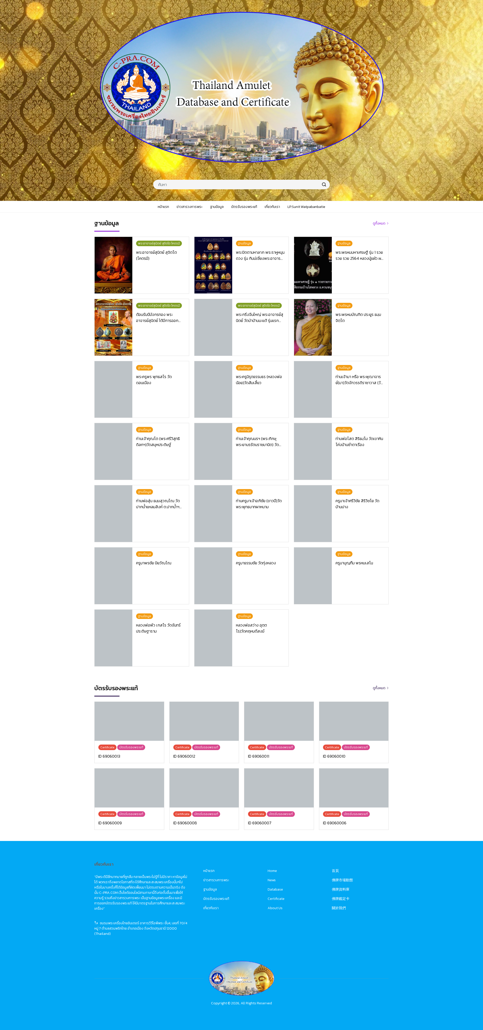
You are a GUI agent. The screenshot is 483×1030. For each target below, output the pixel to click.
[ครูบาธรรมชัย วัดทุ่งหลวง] (213, 575)
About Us (275, 908)
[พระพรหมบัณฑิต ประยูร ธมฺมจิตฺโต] (313, 327)
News (272, 880)
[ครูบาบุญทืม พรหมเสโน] (313, 575)
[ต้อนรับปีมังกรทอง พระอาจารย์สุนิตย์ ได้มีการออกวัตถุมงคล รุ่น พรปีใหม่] (113, 327)
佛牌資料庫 (340, 889)
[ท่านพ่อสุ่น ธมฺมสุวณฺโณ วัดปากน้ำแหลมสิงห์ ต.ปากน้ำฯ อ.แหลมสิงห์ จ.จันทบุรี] (113, 513)
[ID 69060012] (204, 721)
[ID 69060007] (279, 787)
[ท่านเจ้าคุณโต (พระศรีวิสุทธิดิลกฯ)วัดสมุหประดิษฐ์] (113, 451)
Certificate (276, 898)
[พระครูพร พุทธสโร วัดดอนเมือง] (113, 389)
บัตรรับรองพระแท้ (216, 898)
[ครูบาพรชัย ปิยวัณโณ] (113, 575)
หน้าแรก (209, 870)
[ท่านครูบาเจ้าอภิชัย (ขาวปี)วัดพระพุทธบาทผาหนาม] (213, 513)
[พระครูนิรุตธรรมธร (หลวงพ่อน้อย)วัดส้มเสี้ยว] (213, 389)
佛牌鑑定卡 (340, 898)
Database (275, 889)
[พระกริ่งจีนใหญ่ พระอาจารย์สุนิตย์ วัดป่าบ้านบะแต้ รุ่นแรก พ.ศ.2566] (213, 327)
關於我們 (339, 908)
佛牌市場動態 (342, 880)
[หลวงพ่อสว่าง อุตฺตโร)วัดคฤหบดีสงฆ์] (213, 638)
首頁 (335, 870)
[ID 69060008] (204, 787)
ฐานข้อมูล (210, 889)
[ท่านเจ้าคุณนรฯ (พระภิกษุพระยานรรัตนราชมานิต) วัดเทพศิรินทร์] (213, 451)
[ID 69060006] (354, 787)
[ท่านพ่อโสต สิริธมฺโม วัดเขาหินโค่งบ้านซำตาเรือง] (313, 451)
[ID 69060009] (129, 787)
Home (272, 870)
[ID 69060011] (279, 721)
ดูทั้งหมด (379, 223)
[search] (324, 184)
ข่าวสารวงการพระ (216, 880)
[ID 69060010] (354, 721)
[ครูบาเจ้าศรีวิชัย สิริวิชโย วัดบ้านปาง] (313, 513)
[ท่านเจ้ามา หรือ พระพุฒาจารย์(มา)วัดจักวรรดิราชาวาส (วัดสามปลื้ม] (313, 389)
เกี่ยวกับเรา (211, 908)
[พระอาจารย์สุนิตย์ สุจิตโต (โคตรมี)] (113, 265)
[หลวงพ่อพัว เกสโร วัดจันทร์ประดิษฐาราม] (113, 638)
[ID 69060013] (129, 721)
